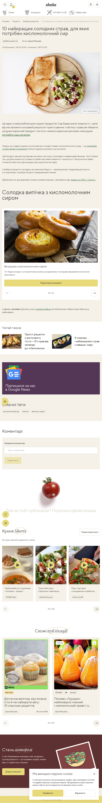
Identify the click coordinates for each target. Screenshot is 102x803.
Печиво (58, 693)
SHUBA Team (11, 597)
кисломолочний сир (11, 411)
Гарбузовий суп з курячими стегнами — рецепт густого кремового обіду (18, 591)
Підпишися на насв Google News (20, 387)
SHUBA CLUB (60, 12)
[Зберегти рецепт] (5, 514)
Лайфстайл (80, 12)
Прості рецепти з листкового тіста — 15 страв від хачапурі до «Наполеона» (36, 341)
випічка (25, 411)
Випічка (9, 693)
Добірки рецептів (31, 21)
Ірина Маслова (34, 41)
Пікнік (11, 12)
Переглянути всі (89, 532)
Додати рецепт (13, 771)
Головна (6, 21)
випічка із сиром (38, 411)
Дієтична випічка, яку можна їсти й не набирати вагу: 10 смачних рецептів (25, 702)
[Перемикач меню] (97, 4)
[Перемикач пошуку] (4, 4)
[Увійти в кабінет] (91, 4)
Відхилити (80, 793)
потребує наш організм (16, 134)
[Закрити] (94, 773)
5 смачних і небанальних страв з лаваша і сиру (87, 341)
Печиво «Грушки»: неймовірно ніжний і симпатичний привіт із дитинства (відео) (71, 702)
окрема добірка (43, 309)
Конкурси (35, 12)
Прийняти (48, 793)
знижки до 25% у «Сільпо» (83, 180)
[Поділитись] (5, 523)
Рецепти (16, 21)
